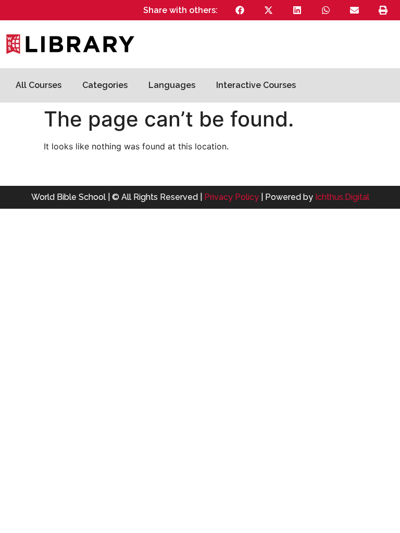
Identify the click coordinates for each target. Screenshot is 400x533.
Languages (171, 85)
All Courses (38, 85)
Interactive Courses (256, 85)
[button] (240, 10)
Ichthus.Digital (342, 197)
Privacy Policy (231, 197)
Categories (105, 85)
